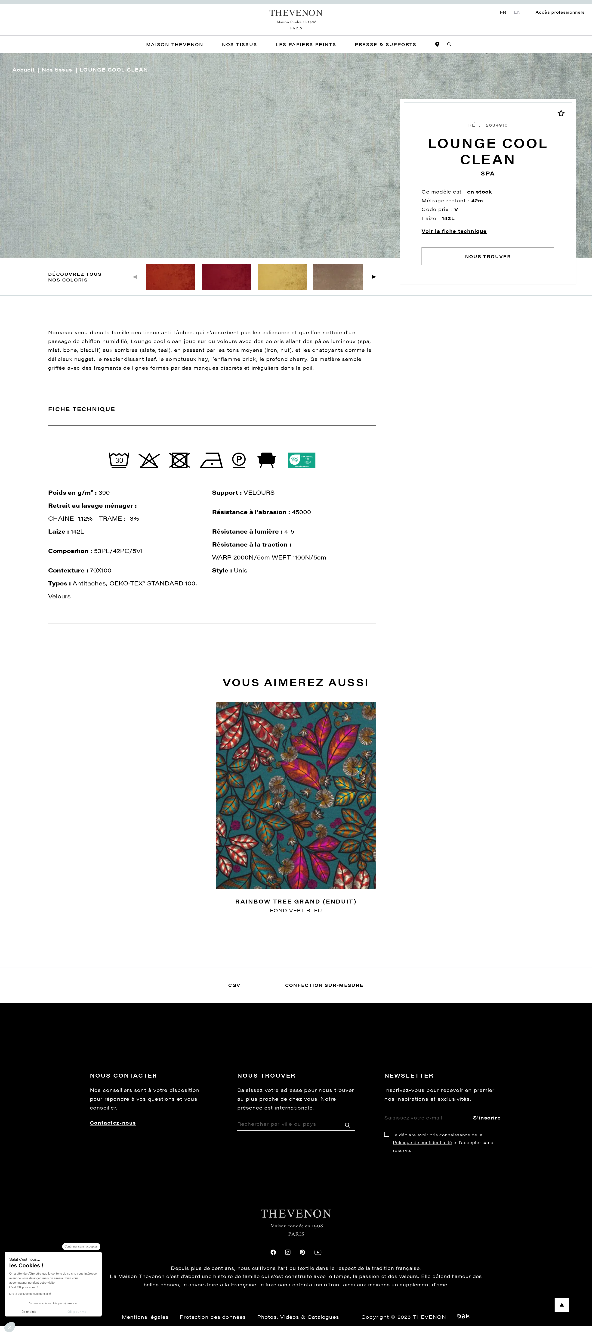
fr (503, 12)
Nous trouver (488, 256)
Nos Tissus (239, 44)
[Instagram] (287, 1252)
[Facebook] (273, 1252)
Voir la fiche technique (454, 231)
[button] (374, 276)
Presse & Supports (385, 44)
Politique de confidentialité (422, 1142)
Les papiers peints (306, 44)
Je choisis (29, 1311)
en (517, 12)
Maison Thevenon (175, 44)
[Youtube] (317, 1252)
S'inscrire (487, 1117)
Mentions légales (145, 1316)
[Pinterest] (302, 1252)
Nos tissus (57, 69)
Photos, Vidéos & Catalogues (298, 1316)
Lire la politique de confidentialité (30, 1293)
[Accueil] (296, 20)
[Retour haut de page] (296, 1304)
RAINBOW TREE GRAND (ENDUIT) (296, 901)
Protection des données (213, 1316)
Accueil (23, 69)
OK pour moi (77, 1311)
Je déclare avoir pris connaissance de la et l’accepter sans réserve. (443, 1142)
